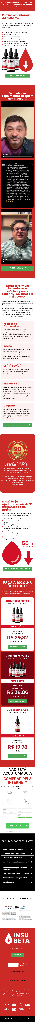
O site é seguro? (8, 882)
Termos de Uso (17, 976)
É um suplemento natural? (12, 858)
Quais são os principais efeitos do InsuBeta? (15, 868)
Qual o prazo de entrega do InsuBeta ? (16, 873)
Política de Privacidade (17, 971)
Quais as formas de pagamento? (15, 878)
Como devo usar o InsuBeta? (13, 849)
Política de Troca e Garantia (17, 980)
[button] (17, 849)
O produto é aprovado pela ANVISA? (16, 862)
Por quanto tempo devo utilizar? (14, 853)
